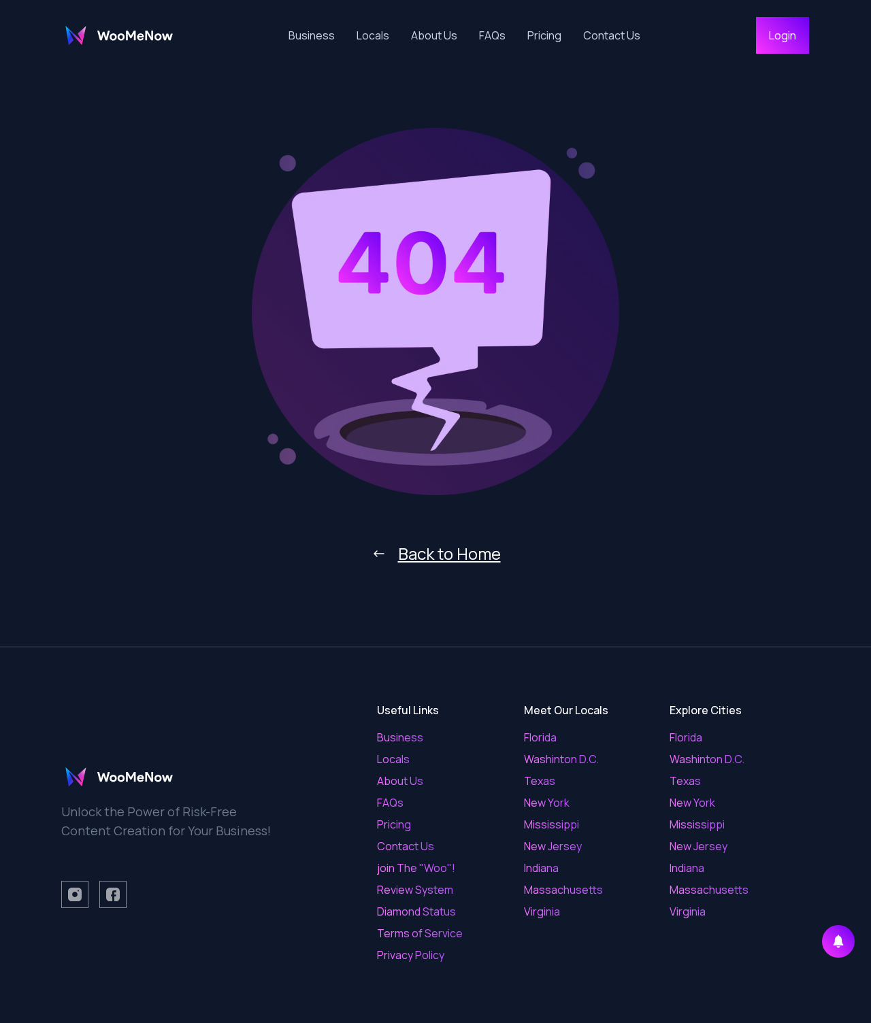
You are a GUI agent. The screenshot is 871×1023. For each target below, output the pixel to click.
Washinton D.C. (561, 759)
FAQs (492, 35)
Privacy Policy (410, 954)
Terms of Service (420, 933)
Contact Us (611, 35)
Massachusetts (563, 889)
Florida (540, 737)
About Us (434, 35)
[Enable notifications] (838, 941)
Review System (415, 889)
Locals (373, 35)
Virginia (542, 911)
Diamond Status (416, 911)
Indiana (541, 867)
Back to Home (449, 554)
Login (782, 35)
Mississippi (551, 824)
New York (547, 802)
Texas (539, 780)
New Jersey (553, 846)
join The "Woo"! (416, 867)
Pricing (544, 35)
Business (312, 35)
